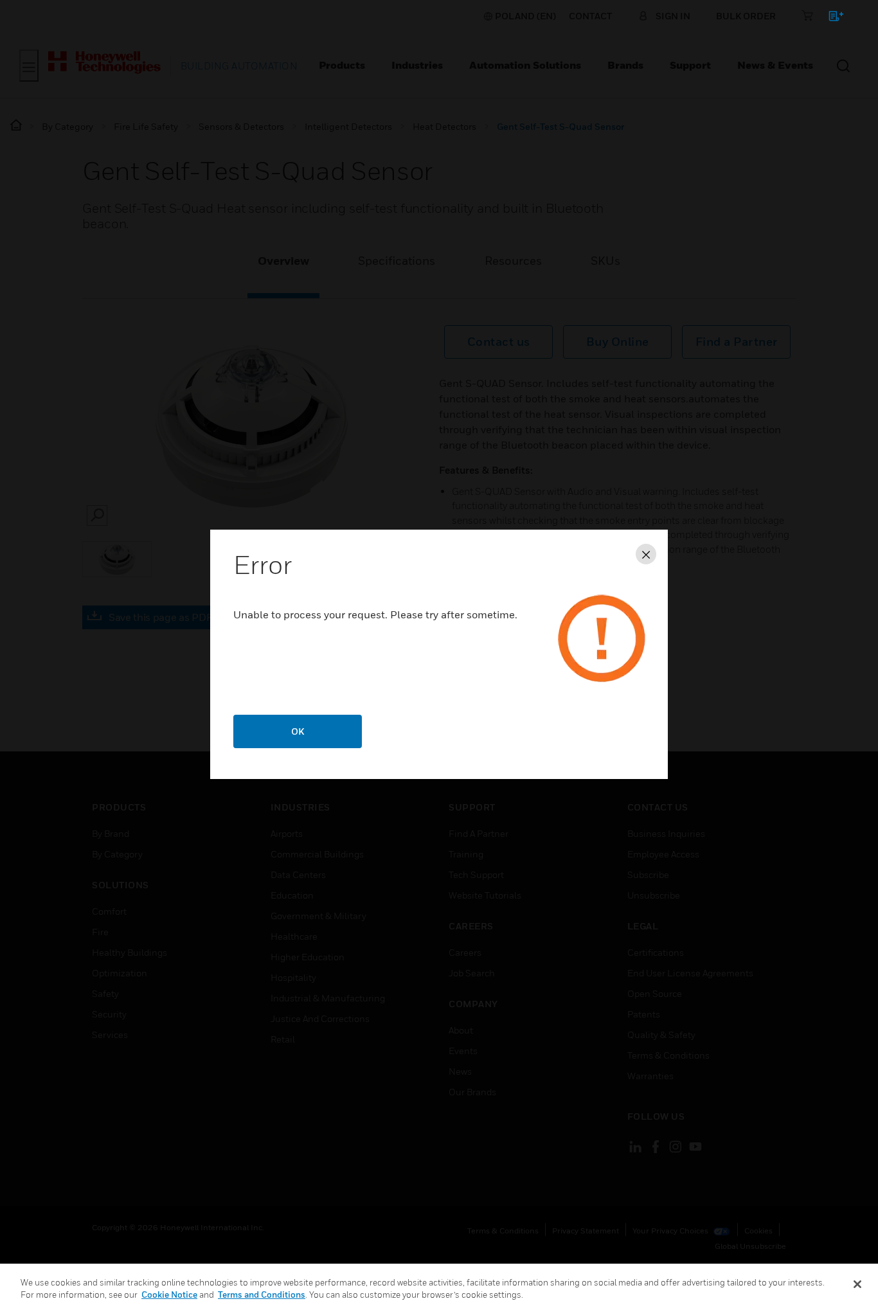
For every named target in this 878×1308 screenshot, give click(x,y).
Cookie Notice (169, 1294)
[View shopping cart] (830, 18)
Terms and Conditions (261, 1294)
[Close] (857, 1284)
